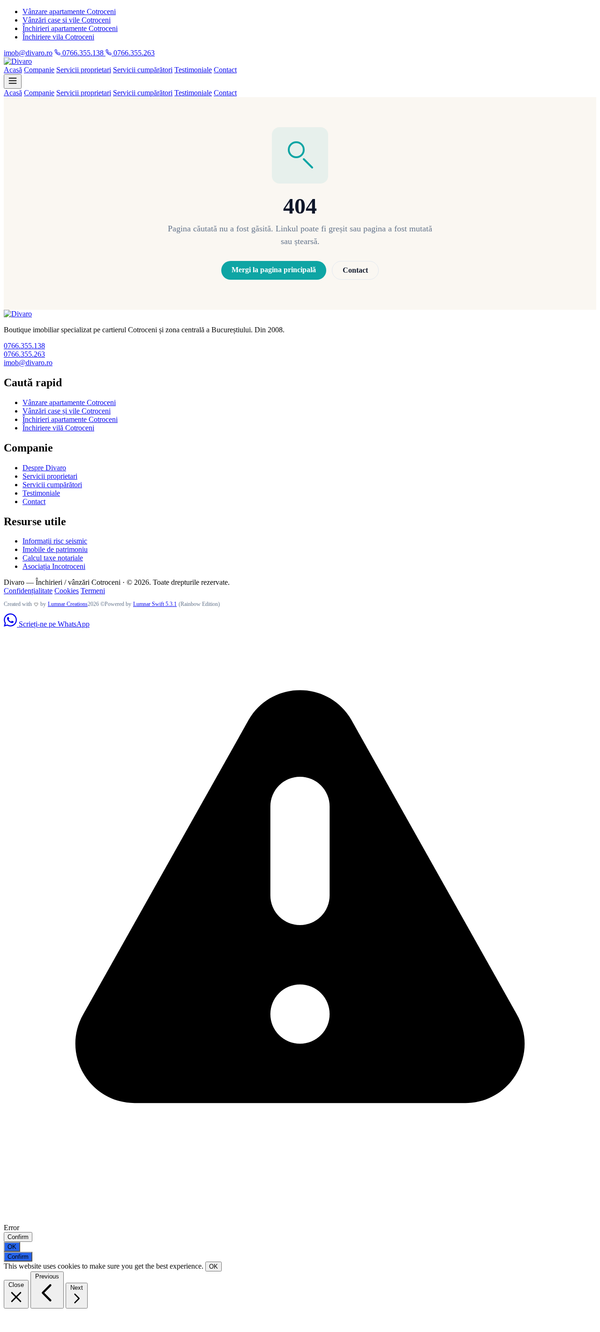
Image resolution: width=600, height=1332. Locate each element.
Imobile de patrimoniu (55, 549)
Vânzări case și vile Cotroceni (66, 411)
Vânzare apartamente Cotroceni (69, 11)
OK (12, 1246)
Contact (225, 70)
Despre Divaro (44, 468)
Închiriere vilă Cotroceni (58, 428)
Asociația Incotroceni (53, 566)
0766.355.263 (133, 53)
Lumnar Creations (68, 604)
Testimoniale (193, 70)
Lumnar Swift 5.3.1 (155, 604)
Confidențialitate (28, 591)
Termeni (93, 591)
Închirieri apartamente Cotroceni (70, 28)
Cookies (66, 591)
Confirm (18, 1236)
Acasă (13, 70)
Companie (39, 70)
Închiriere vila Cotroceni (58, 37)
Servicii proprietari (83, 70)
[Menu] (13, 81)
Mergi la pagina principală (274, 270)
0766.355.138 (82, 53)
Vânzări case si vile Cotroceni (66, 20)
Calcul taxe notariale (52, 558)
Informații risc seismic (54, 541)
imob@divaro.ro (28, 53)
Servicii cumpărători (142, 70)
